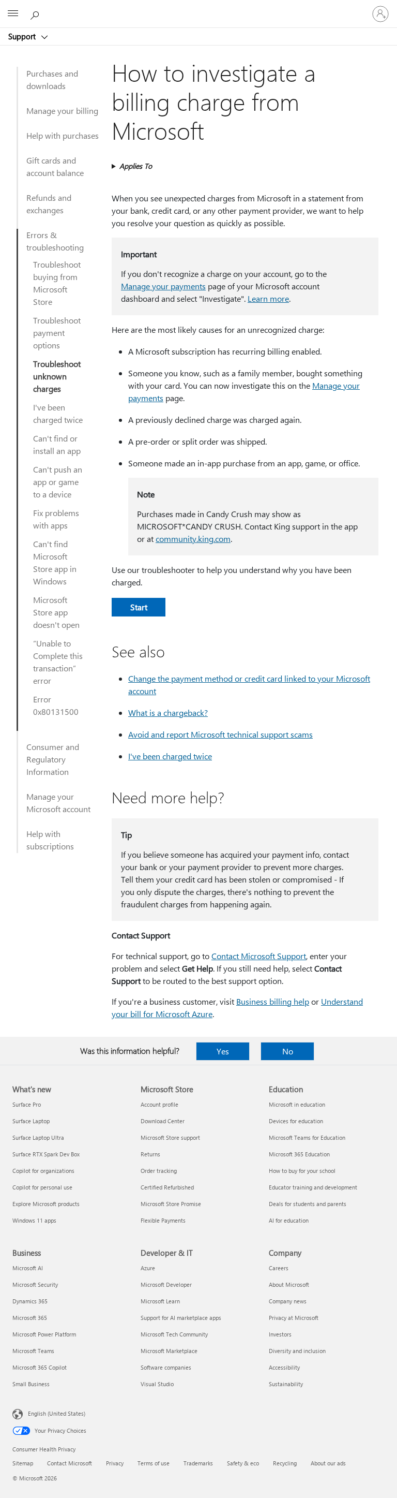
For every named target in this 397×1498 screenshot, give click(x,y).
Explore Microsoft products (46, 1204)
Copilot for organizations (43, 1170)
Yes (223, 1051)
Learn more (268, 298)
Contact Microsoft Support (258, 955)
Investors (280, 1334)
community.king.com (193, 538)
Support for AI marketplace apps (181, 1317)
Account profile (159, 1104)
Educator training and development (313, 1187)
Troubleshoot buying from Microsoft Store (57, 283)
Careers (278, 1268)
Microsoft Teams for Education (307, 1137)
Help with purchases (62, 135)
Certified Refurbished (167, 1187)
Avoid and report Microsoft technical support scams (220, 734)
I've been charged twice (58, 413)
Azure (148, 1268)
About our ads (328, 1463)
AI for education (289, 1220)
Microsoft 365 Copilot (39, 1367)
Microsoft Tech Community (174, 1334)
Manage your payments (163, 286)
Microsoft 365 (29, 1317)
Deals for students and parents (307, 1204)
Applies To (135, 166)
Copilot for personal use (42, 1187)
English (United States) (56, 1413)
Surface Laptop (31, 1121)
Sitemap (22, 1463)
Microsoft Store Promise (171, 1204)
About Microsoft (289, 1284)
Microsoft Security (35, 1284)
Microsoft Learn (160, 1301)
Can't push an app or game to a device (57, 482)
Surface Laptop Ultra (38, 1137)
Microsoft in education (297, 1104)
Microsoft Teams (33, 1351)
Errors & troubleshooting (55, 241)
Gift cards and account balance (55, 166)
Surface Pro (26, 1104)
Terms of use (154, 1463)
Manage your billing (62, 110)
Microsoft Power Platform (44, 1334)
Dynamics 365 (30, 1301)
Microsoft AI (27, 1268)
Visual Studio (157, 1384)
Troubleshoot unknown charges (57, 376)
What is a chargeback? (168, 712)
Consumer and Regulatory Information (52, 759)
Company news (288, 1301)
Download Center (163, 1121)
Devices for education (296, 1121)
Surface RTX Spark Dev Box (46, 1154)
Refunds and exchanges (48, 203)
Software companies (166, 1367)
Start (138, 606)
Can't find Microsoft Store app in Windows (55, 562)
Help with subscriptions (50, 839)
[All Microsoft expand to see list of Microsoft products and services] (13, 14)
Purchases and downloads (52, 79)
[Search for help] (36, 13)
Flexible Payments (163, 1220)
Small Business (31, 1384)
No (287, 1051)
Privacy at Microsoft (293, 1317)
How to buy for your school (302, 1170)
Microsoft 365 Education (299, 1154)
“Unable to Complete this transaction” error (58, 662)
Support (23, 36)
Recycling (285, 1463)
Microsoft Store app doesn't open (56, 612)
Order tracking (159, 1170)
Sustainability (286, 1384)
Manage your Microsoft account (58, 802)
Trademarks (198, 1463)
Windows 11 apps (34, 1220)
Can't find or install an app (57, 444)
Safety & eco (243, 1463)
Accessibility (284, 1367)
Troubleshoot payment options (57, 332)
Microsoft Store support (170, 1137)
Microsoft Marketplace (169, 1351)
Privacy (115, 1463)
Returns (150, 1154)
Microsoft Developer (166, 1284)
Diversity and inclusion (297, 1351)
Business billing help (272, 1001)
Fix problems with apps (56, 519)
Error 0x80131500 (56, 705)
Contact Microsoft (69, 1463)
